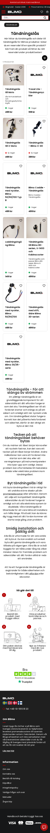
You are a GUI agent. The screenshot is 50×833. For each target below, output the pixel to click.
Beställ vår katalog (11, 778)
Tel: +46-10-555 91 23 (17, 708)
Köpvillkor (7, 783)
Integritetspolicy (10, 787)
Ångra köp (7, 801)
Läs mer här (8, 750)
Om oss (6, 769)
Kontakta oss (9, 774)
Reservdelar (11, 25)
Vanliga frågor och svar (14, 792)
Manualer (7, 797)
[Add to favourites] (20, 68)
